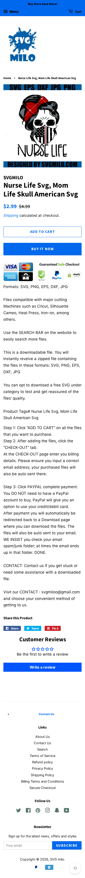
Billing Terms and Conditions (42, 781)
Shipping (10, 215)
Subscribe (67, 845)
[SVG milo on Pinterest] (37, 811)
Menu (14, 11)
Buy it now (42, 248)
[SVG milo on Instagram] (47, 811)
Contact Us (42, 743)
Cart (78, 12)
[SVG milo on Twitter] (18, 811)
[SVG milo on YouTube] (66, 811)
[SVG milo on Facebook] (28, 811)
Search (42, 749)
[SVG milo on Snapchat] (56, 811)
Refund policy (42, 762)
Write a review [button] (43, 667)
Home (7, 78)
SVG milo (57, 859)
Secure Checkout (42, 788)
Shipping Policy (42, 775)
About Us (42, 737)
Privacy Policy (42, 768)
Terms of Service (42, 756)
